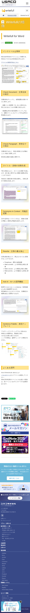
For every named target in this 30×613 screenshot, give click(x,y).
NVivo (3, 555)
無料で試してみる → (15, 478)
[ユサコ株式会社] (9, 2)
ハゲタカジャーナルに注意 (8, 532)
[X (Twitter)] (2, 515)
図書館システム (5, 582)
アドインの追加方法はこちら (10, 62)
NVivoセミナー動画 (6, 600)
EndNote (4, 553)
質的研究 (3, 545)
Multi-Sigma (5, 580)
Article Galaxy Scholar (7, 589)
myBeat (4, 567)
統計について (5, 536)
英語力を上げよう (6, 534)
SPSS (3, 565)
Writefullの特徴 (12, 15)
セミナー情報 (4, 593)
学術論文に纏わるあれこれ (8, 530)
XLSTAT (4, 557)
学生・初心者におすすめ (8, 538)
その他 (3, 540)
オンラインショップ (6, 520)
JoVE (3, 570)
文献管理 (3, 543)
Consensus (4, 561)
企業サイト (3, 518)
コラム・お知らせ (6, 523)
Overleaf (4, 576)
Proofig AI (4, 574)
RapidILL (4, 587)
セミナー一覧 (5, 596)
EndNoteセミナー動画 (7, 598)
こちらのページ (6, 375)
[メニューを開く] (27, 3)
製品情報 (3, 550)
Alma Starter (5, 585)
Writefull (4, 563)
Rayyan (4, 578)
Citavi (3, 559)
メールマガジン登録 (15, 498)
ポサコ (3, 572)
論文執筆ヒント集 (5, 526)
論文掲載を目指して (7, 528)
